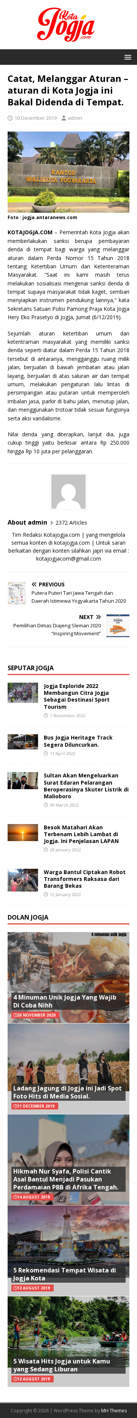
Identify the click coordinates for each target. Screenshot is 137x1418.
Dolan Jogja (28, 917)
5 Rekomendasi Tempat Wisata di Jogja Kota (64, 1274)
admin (75, 117)
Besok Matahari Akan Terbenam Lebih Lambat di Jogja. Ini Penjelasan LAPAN (81, 834)
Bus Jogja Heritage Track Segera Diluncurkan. (78, 741)
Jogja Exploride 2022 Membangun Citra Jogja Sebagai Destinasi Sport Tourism (77, 696)
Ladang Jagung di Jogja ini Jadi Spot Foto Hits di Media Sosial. (67, 1092)
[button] (126, 56)
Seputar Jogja (31, 668)
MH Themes (114, 1410)
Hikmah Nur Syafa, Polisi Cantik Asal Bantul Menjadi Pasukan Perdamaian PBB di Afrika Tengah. (65, 1179)
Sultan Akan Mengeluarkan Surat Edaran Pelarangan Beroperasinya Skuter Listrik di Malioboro (86, 786)
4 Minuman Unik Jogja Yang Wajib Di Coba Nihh (64, 1001)
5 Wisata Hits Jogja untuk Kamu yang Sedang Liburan (61, 1365)
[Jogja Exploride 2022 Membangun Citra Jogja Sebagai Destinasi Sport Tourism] (23, 698)
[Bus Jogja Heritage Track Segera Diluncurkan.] (23, 745)
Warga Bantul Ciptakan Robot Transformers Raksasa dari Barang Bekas (85, 878)
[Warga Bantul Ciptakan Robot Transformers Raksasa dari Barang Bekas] (23, 886)
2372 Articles (71, 522)
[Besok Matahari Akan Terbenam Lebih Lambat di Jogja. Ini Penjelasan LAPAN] (23, 836)
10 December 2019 (35, 117)
